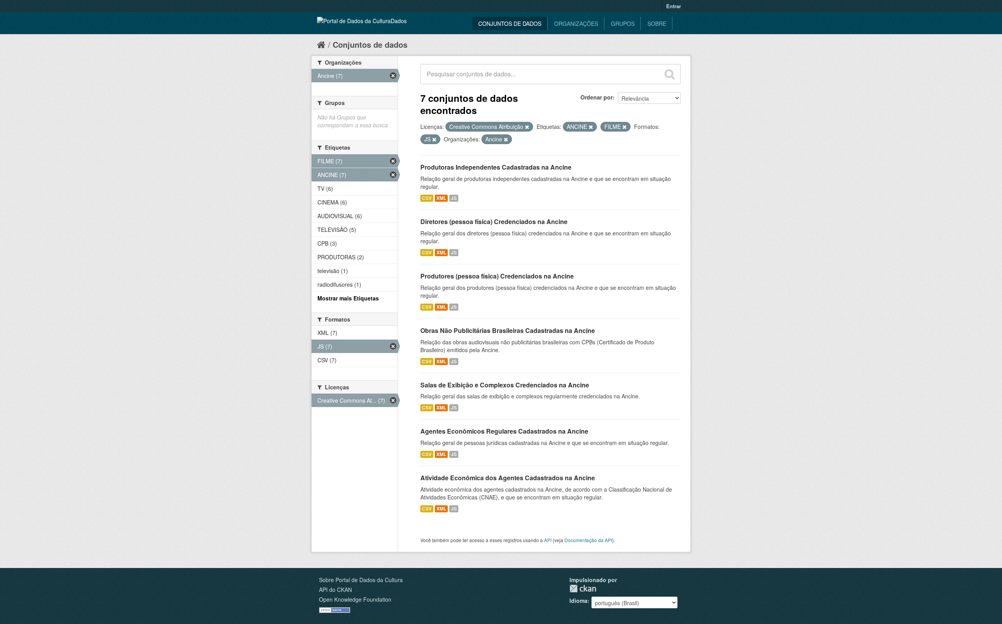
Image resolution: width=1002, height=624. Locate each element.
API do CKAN (335, 589)
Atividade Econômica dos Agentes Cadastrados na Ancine (507, 477)
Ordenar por (596, 97)
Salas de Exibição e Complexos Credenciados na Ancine (504, 384)
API (547, 540)
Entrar (673, 6)
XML (441, 198)
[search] (670, 74)
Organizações (576, 23)
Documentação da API (588, 540)
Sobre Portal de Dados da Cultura (361, 580)
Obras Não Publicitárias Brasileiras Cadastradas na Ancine (507, 330)
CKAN (582, 588)
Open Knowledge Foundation (355, 599)
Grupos (622, 23)
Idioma (578, 600)
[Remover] (527, 127)
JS (454, 198)
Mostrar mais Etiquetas (348, 298)
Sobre (656, 23)
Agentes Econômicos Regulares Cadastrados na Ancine (504, 431)
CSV (427, 198)
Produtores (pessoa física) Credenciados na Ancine (497, 275)
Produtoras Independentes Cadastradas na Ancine (495, 167)
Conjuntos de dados (509, 23)
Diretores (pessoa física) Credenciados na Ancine (494, 221)
